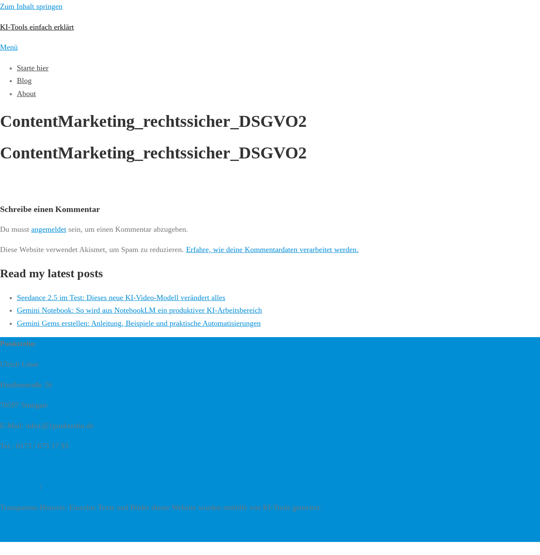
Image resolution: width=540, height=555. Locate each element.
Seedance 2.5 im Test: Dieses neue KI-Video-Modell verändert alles (121, 297)
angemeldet (48, 229)
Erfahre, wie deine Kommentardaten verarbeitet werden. (272, 249)
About (26, 93)
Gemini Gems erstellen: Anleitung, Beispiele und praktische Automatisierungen (139, 323)
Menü (9, 47)
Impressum (61, 487)
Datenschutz (19, 487)
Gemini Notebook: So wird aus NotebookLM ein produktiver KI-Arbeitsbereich (139, 310)
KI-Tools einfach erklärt (37, 27)
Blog (24, 80)
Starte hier (33, 68)
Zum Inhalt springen (31, 6)
